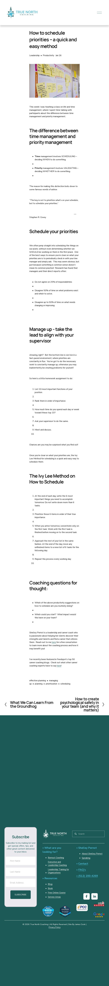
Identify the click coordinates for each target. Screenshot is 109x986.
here (54, 642)
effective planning (37, 680)
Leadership (34, 55)
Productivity (48, 55)
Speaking (86, 857)
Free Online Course (57, 892)
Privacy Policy (54, 927)
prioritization (51, 683)
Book (50, 888)
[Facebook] (86, 896)
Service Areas (54, 896)
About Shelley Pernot (92, 853)
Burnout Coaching (56, 857)
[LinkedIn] (94, 896)
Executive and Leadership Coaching (57, 863)
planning (39, 683)
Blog (50, 884)
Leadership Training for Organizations (58, 871)
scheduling (65, 683)
